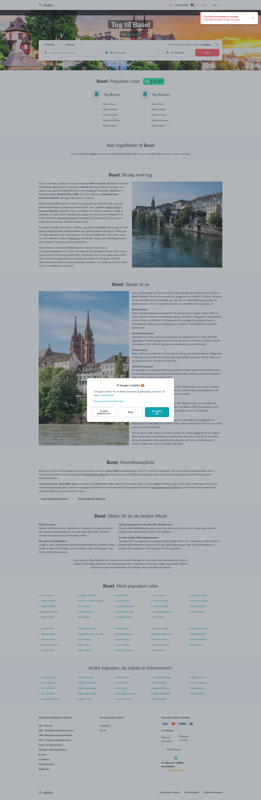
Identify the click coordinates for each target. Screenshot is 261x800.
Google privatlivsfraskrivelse (109, 401)
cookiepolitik (107, 395)
